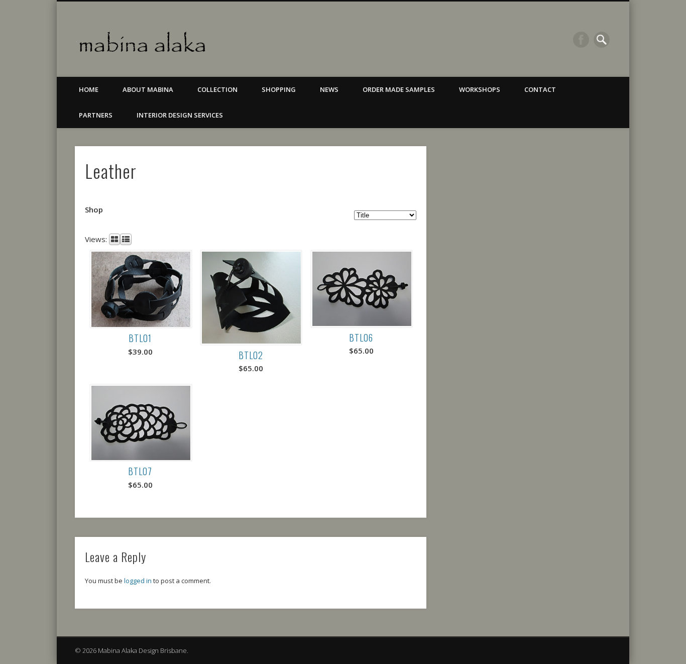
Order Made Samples (399, 89)
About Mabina (148, 89)
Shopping (279, 89)
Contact (540, 89)
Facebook (581, 40)
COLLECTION (217, 89)
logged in (138, 580)
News (329, 89)
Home (88, 89)
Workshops (479, 89)
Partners (95, 115)
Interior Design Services (180, 115)
